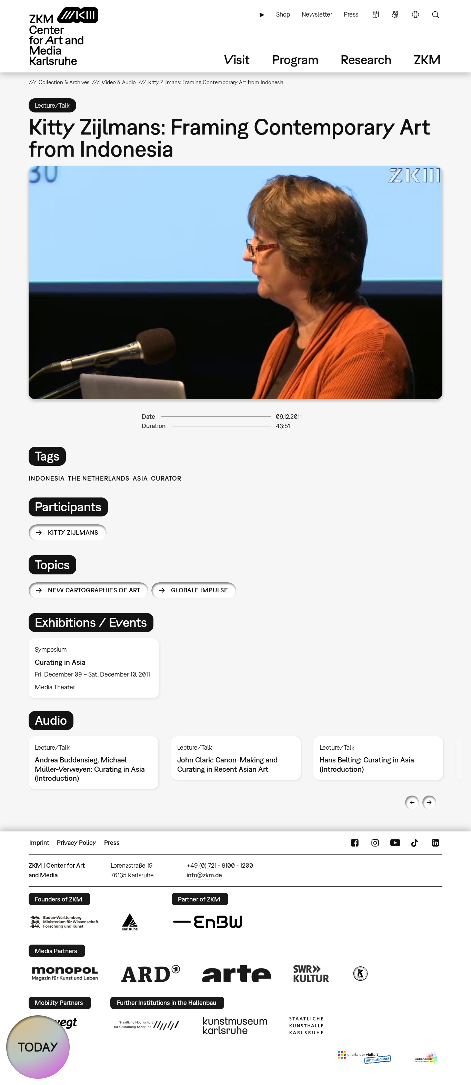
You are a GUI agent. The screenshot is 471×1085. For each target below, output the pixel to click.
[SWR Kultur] (311, 973)
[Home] (73, 36)
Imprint (39, 842)
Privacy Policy (76, 842)
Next (429, 802)
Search (435, 14)
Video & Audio (119, 82)
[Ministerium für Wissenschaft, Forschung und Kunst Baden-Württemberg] (64, 922)
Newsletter (317, 14)
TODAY (38, 1046)
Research (366, 59)
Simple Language (375, 14)
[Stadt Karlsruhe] (129, 921)
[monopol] (64, 974)
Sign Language (395, 14)
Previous (412, 802)
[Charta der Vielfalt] (364, 1058)
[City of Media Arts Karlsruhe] (427, 1058)
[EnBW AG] (207, 922)
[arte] (236, 973)
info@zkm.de (204, 875)
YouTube (395, 843)
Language (415, 14)
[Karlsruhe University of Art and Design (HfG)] (146, 1025)
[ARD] (150, 973)
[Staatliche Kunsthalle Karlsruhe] (306, 1025)
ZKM (427, 59)
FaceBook (355, 843)
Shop (283, 14)
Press (351, 14)
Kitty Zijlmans (73, 532)
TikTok (415, 843)
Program (295, 59)
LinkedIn (435, 843)
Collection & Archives (64, 82)
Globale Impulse (199, 590)
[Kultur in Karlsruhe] (360, 973)
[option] (97, 668)
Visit (237, 59)
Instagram (375, 843)
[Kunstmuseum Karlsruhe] (235, 1025)
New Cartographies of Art (94, 590)
